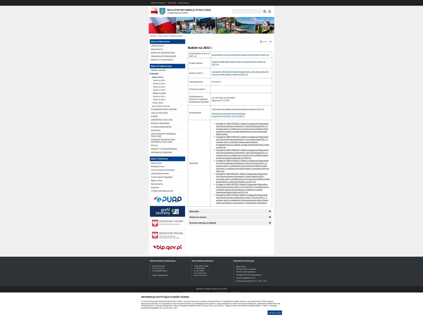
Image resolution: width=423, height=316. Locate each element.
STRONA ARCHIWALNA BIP (162, 191)
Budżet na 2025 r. (159, 83)
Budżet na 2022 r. (160, 93)
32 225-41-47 (159, 268)
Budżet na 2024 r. (159, 87)
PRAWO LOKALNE (158, 70)
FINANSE (154, 74)
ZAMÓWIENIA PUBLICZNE (162, 120)
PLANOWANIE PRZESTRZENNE (164, 109)
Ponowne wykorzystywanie (245, 272)
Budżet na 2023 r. (159, 90)
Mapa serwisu (172, 3)
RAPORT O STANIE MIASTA (162, 60)
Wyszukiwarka (157, 184)
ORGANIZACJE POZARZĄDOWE (163, 56)
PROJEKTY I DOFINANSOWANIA (164, 149)
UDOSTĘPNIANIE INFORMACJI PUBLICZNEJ (163, 135)
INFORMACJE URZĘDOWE (161, 152)
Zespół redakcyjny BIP (160, 275)
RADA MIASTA (157, 49)
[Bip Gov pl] (167, 252)
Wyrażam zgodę (275, 313)
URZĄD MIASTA (157, 46)
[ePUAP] (167, 204)
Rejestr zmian (156, 180)
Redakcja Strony (157, 166)
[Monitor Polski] (167, 240)
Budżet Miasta (157, 77)
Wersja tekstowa (184, 3)
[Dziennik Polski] (167, 228)
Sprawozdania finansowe (161, 106)
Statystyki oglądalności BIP (245, 278)
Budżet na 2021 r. (159, 96)
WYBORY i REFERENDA (160, 123)
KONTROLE (155, 130)
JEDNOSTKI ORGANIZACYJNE (163, 53)
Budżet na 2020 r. (159, 100)
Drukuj (265, 42)
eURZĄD (154, 116)
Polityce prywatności (216, 305)
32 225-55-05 (201, 273)
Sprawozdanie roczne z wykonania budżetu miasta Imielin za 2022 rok (240, 55)
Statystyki (155, 187)
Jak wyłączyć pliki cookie (168, 308)
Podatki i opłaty (157, 103)
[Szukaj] (264, 11)
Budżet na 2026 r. (159, 80)
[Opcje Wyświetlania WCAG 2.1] (269, 11)
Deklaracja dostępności (158, 3)
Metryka (194, 211)
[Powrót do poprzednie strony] (270, 41)
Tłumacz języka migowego (162, 177)
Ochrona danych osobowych (246, 269)
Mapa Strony (156, 163)
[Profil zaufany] (167, 216)
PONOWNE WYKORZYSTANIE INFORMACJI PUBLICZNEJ (163, 140)
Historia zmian (197, 217)
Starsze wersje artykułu (202, 222)
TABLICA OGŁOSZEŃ (159, 113)
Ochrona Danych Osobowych (163, 170)
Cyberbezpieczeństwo (160, 173)
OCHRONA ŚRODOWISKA (161, 127)
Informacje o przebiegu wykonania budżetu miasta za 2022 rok (238, 109)
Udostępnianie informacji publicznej (248, 275)
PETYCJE (154, 145)
